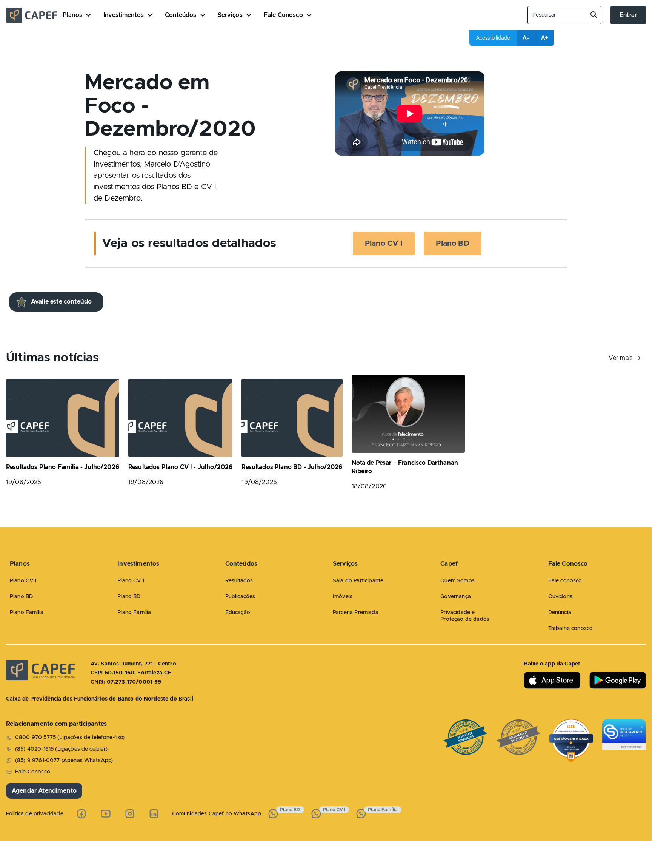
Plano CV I (384, 243)
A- (525, 38)
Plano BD (452, 243)
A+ (544, 38)
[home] (34, 15)
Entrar (628, 15)
